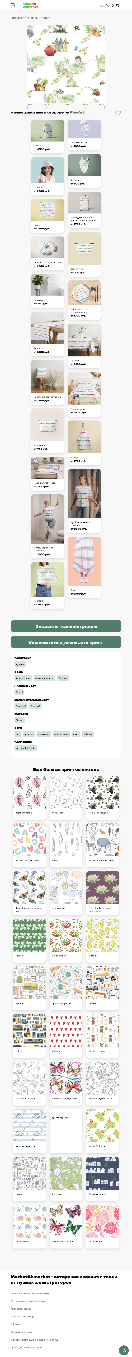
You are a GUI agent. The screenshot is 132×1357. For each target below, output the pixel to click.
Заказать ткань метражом (66, 626)
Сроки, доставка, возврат (26, 1347)
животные (43, 734)
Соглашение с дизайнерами (28, 1301)
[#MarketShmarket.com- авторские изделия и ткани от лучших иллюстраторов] (30, 5)
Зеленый (35, 706)
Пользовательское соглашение (30, 1293)
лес (18, 734)
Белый (19, 692)
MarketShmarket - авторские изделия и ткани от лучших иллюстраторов (64, 1279)
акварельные (61, 734)
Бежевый (21, 706)
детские (28, 734)
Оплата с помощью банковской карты (34, 1339)
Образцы (16, 1324)
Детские (20, 664)
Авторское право (21, 1308)
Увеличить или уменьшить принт (66, 642)
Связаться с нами (21, 1331)
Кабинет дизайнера (23, 1316)
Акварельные (23, 678)
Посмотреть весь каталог (31, 18)
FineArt (77, 112)
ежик (76, 734)
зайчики (88, 734)
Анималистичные (44, 678)
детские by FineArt (26, 748)
